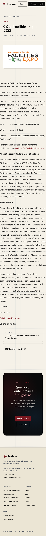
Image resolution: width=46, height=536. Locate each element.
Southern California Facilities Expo (29, 148)
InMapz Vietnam (30, 505)
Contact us (23, 424)
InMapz (11, 3)
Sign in (22, 4)
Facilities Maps (8, 494)
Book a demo (36, 4)
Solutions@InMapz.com (10, 318)
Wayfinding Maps (9, 505)
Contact (27, 501)
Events (5, 22)
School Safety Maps (10, 501)
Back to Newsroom (11, 16)
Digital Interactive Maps (11, 490)
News (27, 490)
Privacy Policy (8, 516)
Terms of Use (8, 519)
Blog (26, 494)
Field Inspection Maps (11, 498)
